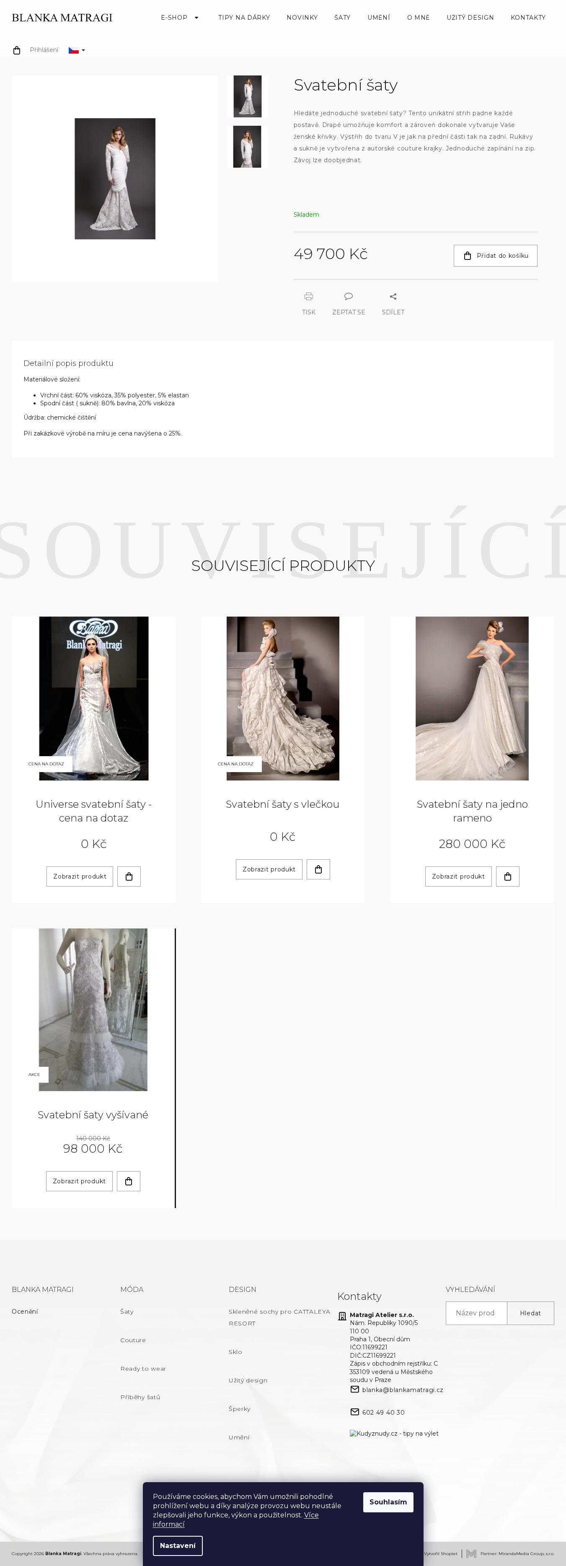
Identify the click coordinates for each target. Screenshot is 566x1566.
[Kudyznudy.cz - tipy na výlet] (394, 1433)
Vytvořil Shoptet (440, 1553)
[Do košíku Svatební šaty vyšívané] (128, 1181)
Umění (239, 1437)
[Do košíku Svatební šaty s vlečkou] (318, 869)
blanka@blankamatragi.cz (403, 1390)
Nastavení (178, 1546)
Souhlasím (388, 1502)
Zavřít (340, 283)
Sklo (236, 1352)
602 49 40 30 (383, 1412)
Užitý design (248, 1380)
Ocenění (25, 1311)
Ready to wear (143, 1368)
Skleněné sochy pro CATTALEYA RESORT (280, 1317)
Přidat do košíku (503, 255)
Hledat (530, 1313)
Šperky (240, 1409)
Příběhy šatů (140, 1397)
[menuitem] (181, 17)
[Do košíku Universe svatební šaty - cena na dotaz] (129, 876)
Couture (133, 1340)
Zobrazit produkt (79, 876)
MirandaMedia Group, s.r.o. (526, 1553)
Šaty (127, 1311)
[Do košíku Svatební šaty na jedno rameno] (507, 876)
